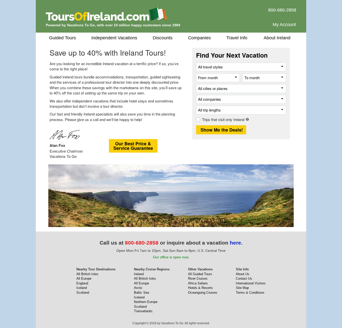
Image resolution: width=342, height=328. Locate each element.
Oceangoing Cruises (202, 292)
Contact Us (244, 278)
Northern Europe (145, 302)
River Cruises (198, 278)
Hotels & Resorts (200, 288)
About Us (242, 274)
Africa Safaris (198, 283)
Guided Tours (62, 37)
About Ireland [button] (277, 37)
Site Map (242, 288)
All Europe (83, 278)
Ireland (139, 274)
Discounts (163, 37)
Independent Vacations (114, 37)
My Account (284, 24)
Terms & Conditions (250, 292)
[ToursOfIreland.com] (106, 14)
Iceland (81, 288)
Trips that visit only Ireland (223, 119)
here (235, 243)
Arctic (138, 288)
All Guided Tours (200, 274)
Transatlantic (143, 311)
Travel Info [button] (236, 37)
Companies (199, 37)
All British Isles (87, 274)
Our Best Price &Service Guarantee (133, 145)
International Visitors (251, 283)
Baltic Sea (141, 292)
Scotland (82, 292)
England (82, 283)
